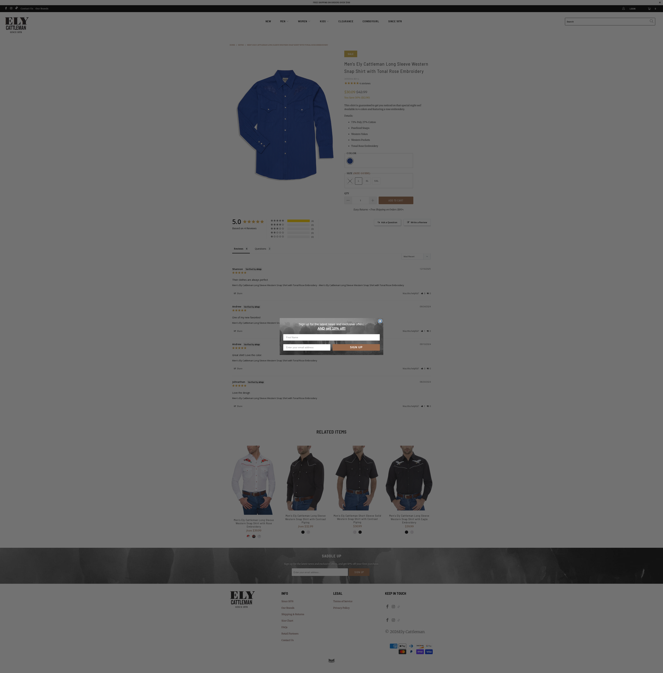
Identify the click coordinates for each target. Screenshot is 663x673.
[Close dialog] (380, 321)
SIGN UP (356, 347)
